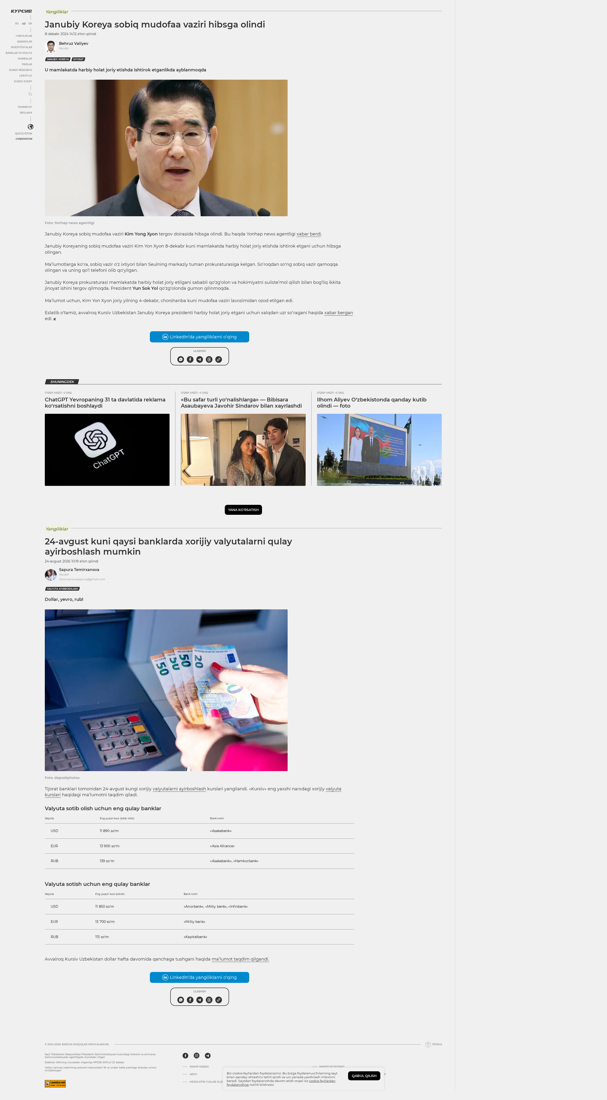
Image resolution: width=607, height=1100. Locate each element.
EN (30, 23)
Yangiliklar (24, 35)
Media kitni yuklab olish (207, 1082)
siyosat (78, 59)
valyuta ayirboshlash (62, 588)
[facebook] (185, 1056)
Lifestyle (25, 75)
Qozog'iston (23, 133)
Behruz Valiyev (73, 43)
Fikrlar (27, 64)
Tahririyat (25, 107)
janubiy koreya (58, 59)
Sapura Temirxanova (79, 569)
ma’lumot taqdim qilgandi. (240, 959)
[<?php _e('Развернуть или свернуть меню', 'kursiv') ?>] (30, 127)
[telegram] (208, 1056)
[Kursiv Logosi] (21, 11)
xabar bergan (338, 312)
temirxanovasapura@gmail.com (82, 579)
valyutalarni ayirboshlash (179, 789)
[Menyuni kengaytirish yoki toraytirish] (30, 94)
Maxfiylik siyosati (331, 1066)
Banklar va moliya (19, 53)
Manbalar (25, 58)
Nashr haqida (199, 1066)
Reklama (26, 112)
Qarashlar (24, 41)
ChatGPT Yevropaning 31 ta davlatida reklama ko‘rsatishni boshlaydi (105, 402)
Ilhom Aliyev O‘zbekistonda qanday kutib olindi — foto (372, 402)
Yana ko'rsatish (243, 510)
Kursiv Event (23, 81)
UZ (23, 23)
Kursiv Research (20, 70)
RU (17, 23)
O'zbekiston (23, 138)
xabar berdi (309, 234)
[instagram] (196, 1056)
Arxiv (193, 1074)
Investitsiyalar (21, 47)
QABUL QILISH (364, 1076)
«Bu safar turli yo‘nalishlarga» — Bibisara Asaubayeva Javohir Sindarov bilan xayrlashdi (241, 402)
